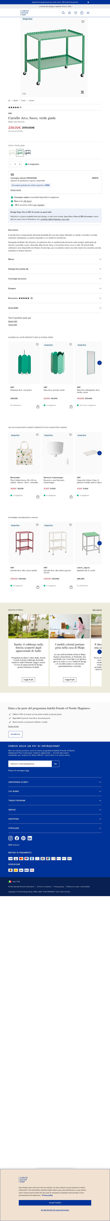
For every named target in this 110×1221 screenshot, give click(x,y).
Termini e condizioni (44, 887)
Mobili (16, 100)
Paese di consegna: (16, 771)
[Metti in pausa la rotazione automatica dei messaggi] (88, 2)
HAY (10, 113)
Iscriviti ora (15, 734)
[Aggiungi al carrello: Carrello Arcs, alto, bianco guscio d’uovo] (71, 587)
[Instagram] (10, 838)
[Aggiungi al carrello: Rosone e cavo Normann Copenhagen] (71, 497)
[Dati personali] (69, 13)
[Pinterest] (23, 838)
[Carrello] (82, 13)
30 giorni (28, 201)
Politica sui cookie (72, 887)
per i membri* (39, 205)
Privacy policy (59, 887)
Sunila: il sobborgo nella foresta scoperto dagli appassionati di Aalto (28, 647)
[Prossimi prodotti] (99, 363)
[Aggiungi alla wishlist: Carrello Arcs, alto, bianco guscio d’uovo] (70, 524)
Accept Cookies (55, 1203)
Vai (55, 764)
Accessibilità (85, 887)
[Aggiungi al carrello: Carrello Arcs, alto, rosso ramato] (38, 587)
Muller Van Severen (16, 122)
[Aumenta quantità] (20, 164)
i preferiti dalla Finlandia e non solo (54, 219)
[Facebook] (17, 838)
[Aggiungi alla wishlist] (83, 22)
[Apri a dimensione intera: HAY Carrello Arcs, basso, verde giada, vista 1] (53, 57)
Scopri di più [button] (16, 190)
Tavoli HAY (12, 325)
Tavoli (23, 100)
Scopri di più (13, 726)
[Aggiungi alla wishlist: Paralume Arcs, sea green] (37, 344)
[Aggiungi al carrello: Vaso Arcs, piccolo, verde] (71, 406)
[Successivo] (99, 652)
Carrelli (31, 100)
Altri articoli (97, 610)
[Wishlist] (75, 13)
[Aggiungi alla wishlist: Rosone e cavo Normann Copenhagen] (70, 434)
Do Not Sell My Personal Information (21, 887)
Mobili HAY (12, 321)
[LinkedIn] (30, 838)
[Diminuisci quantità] (10, 164)
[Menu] (88, 13)
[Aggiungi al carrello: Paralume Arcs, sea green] (38, 406)
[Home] (9, 100)
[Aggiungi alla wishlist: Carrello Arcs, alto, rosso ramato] (37, 524)
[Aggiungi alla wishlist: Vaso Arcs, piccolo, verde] (70, 344)
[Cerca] (63, 13)
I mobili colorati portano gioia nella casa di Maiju (70, 645)
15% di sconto (56, 2)
